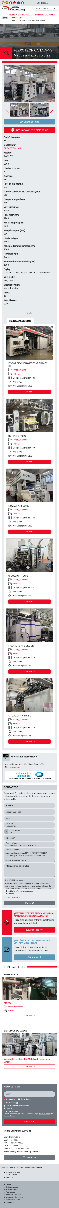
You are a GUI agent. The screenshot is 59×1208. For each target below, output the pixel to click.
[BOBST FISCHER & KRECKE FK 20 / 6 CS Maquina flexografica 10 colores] (29, 343)
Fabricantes (10, 1192)
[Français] (10, 2)
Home (8, 1184)
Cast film (11, 1011)
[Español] (6, 2)
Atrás (29, 313)
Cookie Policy (11, 1175)
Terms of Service (9, 1116)
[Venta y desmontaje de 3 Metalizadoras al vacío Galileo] (29, 1044)
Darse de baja (26, 1099)
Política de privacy (10, 1103)
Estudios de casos (13, 1200)
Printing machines (21, 370)
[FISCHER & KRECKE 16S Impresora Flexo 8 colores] (29, 625)
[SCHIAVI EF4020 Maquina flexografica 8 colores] (29, 415)
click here (16, 767)
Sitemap (9, 1177)
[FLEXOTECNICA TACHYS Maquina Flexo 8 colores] (29, 83)
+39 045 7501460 (21, 1149)
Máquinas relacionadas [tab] (20, 321)
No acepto (10, 894)
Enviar (28, 903)
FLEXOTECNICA (12, 148)
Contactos (32, 957)
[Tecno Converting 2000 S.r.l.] (17, 8)
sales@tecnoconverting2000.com (25, 1152)
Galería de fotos (31, 122)
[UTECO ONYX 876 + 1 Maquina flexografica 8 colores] (29, 695)
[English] (3, 2)
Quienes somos (12, 1187)
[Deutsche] (14, 2)
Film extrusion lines (15, 1007)
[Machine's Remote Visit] (30, 775)
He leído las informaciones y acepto (19, 891)
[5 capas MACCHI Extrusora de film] (29, 988)
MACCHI (8, 1003)
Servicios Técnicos (13, 1195)
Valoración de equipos (14, 1197)
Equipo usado (33, 930)
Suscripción (11, 1099)
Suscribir (28, 1122)
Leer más (29, 392)
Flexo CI (16, 374)
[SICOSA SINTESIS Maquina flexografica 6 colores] (29, 555)
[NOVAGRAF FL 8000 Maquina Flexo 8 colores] (29, 485)
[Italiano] (22, 2)
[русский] (18, 2)
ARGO (13, 1168)
